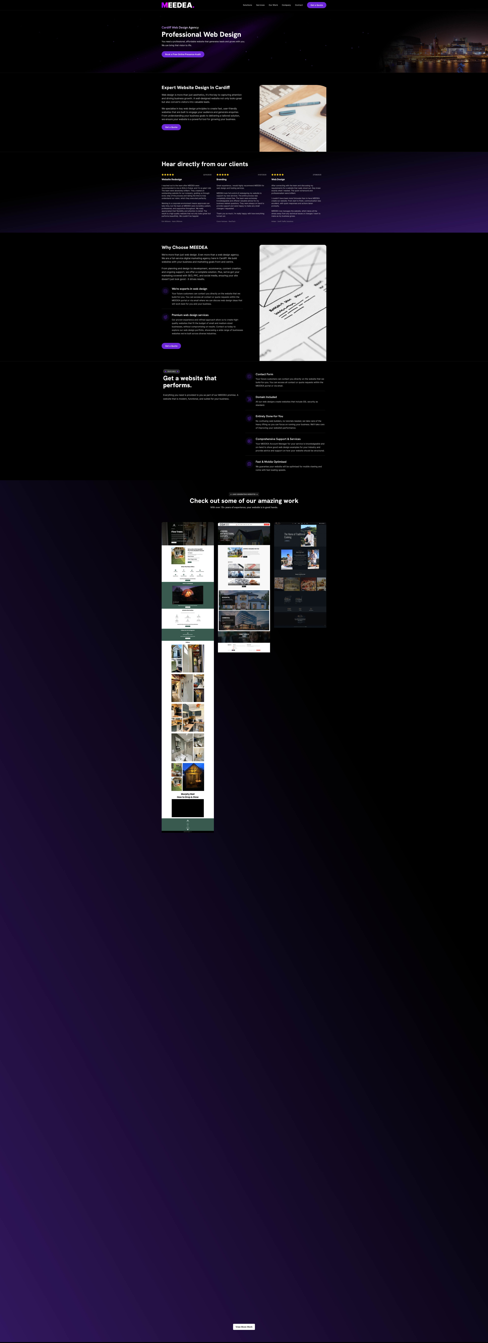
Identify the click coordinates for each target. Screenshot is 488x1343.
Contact (299, 5)
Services (260, 5)
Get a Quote (317, 5)
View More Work (244, 1327)
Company (286, 5)
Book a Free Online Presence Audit (183, 54)
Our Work (273, 5)
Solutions (247, 5)
